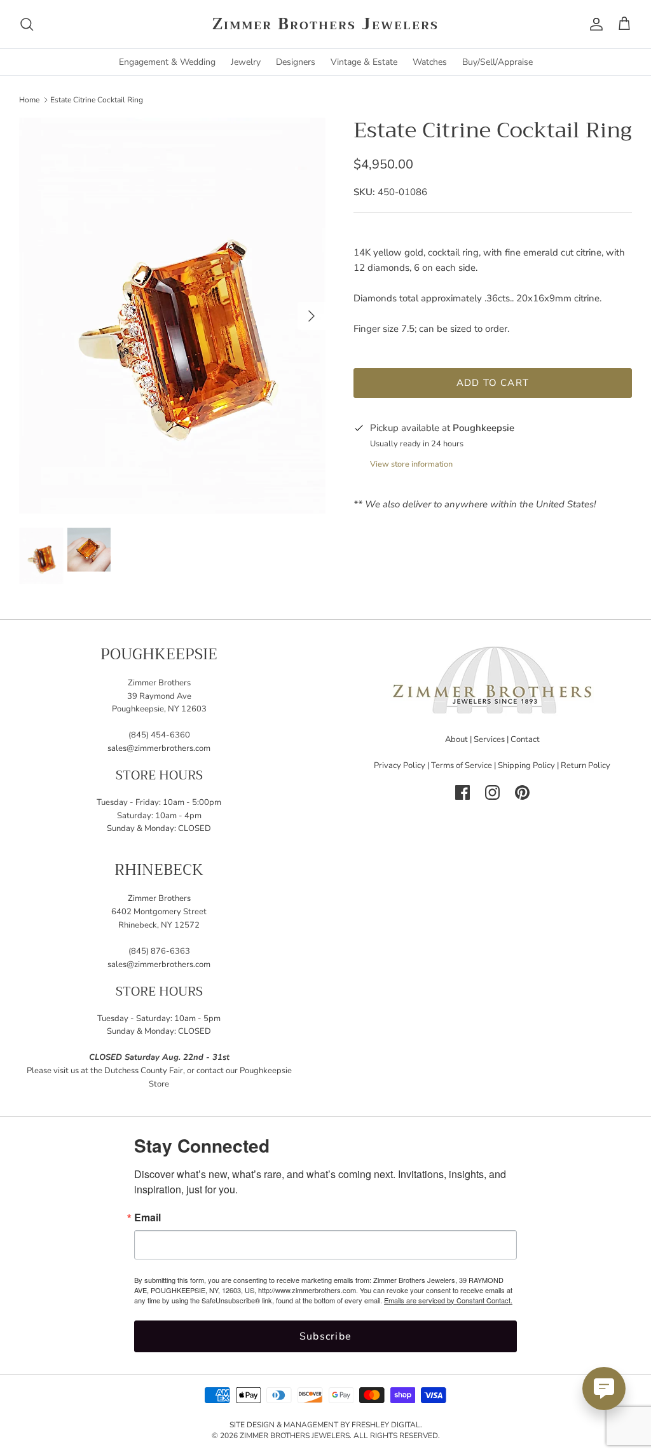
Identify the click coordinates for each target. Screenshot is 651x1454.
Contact (525, 739)
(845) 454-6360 (159, 735)
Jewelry (246, 62)
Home (29, 99)
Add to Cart (492, 382)
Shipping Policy (526, 765)
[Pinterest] (522, 792)
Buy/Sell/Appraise (497, 62)
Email (147, 1217)
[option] (172, 316)
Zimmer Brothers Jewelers (295, 1435)
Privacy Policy (399, 765)
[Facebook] (462, 792)
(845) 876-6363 (159, 951)
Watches (430, 62)
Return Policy (585, 765)
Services (489, 739)
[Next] (312, 316)
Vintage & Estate (364, 62)
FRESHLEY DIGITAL (386, 1425)
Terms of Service (461, 765)
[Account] (594, 24)
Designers (295, 62)
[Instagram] (492, 792)
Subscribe (325, 1336)
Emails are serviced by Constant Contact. (448, 1300)
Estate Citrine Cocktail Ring (96, 99)
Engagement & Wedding (167, 62)
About (456, 739)
